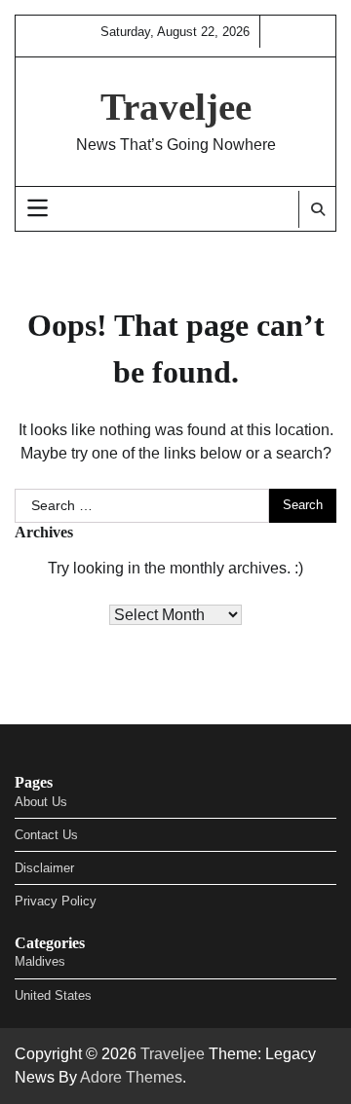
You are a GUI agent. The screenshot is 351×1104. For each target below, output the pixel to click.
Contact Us (46, 835)
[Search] (316, 209)
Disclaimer (44, 868)
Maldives (40, 961)
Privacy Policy (56, 901)
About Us (41, 801)
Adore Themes (131, 1077)
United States (53, 995)
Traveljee (176, 107)
